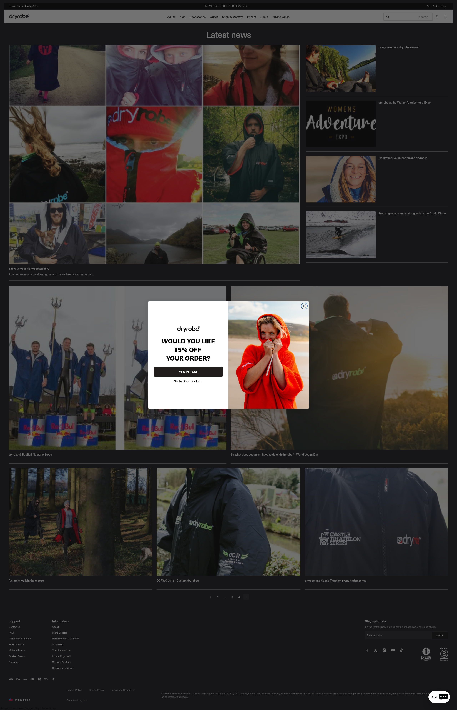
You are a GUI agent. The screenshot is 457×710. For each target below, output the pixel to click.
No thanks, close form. (188, 381)
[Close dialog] (304, 306)
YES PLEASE (188, 371)
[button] (439, 697)
